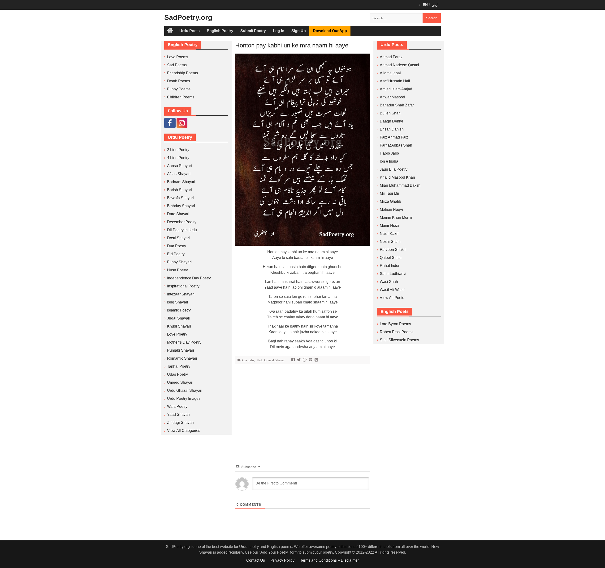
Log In (278, 31)
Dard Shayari (178, 214)
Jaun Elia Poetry (393, 169)
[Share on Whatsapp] (305, 360)
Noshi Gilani (390, 242)
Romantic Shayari (182, 358)
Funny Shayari (179, 262)
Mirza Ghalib (390, 201)
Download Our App (330, 31)
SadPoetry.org (188, 17)
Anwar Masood (392, 97)
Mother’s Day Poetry (184, 342)
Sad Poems (177, 65)
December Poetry (181, 222)
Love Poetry (177, 334)
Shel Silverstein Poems (399, 340)
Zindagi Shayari (180, 423)
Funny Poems (178, 89)
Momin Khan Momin (396, 217)
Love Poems (177, 57)
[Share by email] (317, 360)
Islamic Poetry (179, 310)
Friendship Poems (182, 73)
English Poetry (220, 31)
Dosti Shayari (178, 238)
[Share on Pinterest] (311, 360)
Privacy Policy (282, 560)
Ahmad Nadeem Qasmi (399, 65)
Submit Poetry (253, 31)
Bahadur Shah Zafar (397, 105)
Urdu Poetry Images (183, 398)
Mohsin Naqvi (391, 209)
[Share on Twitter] (299, 360)
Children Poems (180, 97)
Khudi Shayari (179, 326)
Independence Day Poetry (189, 278)
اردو (435, 5)
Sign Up (298, 31)
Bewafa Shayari (180, 198)
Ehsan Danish (392, 129)
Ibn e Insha (389, 161)
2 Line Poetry (178, 150)
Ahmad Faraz (391, 57)
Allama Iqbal (390, 73)
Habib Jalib (389, 153)
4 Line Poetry (178, 158)
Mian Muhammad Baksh (400, 185)
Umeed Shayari (180, 382)
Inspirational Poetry (183, 286)
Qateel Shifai (391, 258)
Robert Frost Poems (396, 332)
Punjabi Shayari (180, 350)
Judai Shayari (178, 318)
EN (425, 5)
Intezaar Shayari (180, 294)
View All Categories (183, 431)
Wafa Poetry (177, 406)
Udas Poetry (177, 374)
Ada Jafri (248, 360)
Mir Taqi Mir (389, 193)
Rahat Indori (390, 266)
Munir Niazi (389, 225)
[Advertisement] (302, 409)
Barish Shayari (179, 190)
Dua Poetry (176, 246)
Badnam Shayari (181, 182)
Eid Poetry (176, 254)
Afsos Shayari (178, 174)
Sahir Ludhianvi (393, 274)
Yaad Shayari (178, 414)
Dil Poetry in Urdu (182, 230)
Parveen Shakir (393, 250)
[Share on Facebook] (293, 360)
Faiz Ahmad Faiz (394, 137)
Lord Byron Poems (395, 324)
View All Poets (392, 298)
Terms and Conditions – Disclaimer (329, 560)
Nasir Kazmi (390, 233)
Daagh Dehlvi (391, 121)
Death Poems (178, 81)
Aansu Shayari (179, 166)
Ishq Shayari (177, 302)
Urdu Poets (189, 31)
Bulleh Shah (390, 113)
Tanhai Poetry (178, 366)
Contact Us (255, 560)
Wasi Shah (389, 282)
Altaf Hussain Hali (395, 81)
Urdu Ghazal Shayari (271, 360)
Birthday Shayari (181, 206)
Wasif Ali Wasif (392, 290)
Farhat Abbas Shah (396, 145)
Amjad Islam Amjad (396, 89)
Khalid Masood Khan (397, 177)
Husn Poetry (177, 270)
